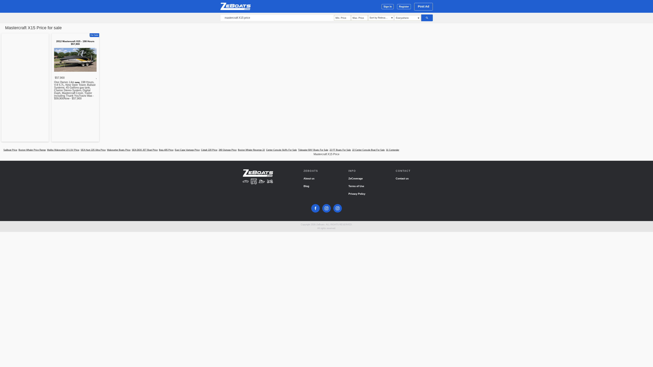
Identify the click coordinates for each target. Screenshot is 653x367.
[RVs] (254, 181)
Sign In (387, 6)
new (77, 82)
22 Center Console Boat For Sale (368, 150)
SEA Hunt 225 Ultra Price (93, 150)
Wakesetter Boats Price (118, 150)
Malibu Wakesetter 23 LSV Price (63, 150)
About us (309, 178)
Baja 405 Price (166, 150)
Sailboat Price (10, 150)
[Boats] (262, 181)
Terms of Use (356, 186)
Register (404, 6)
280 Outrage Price (228, 150)
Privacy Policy (356, 193)
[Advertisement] (25, 88)
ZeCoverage (355, 178)
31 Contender (392, 150)
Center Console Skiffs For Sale (281, 150)
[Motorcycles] (270, 181)
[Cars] (245, 181)
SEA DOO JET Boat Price (145, 150)
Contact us (402, 178)
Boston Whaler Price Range (32, 150)
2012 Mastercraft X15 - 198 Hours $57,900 (75, 42)
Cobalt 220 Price (209, 150)
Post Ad (423, 6)
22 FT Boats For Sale (340, 150)
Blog (306, 186)
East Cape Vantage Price (187, 150)
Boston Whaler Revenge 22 (251, 150)
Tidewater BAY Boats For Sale (313, 150)
